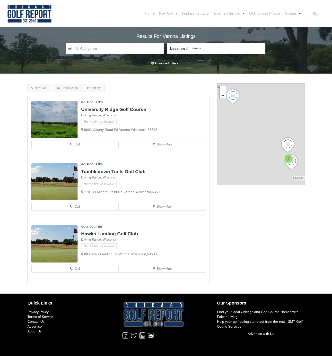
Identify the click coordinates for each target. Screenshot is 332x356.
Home (150, 13)
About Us (34, 331)
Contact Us (35, 321)
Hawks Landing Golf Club (109, 233)
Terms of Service (40, 317)
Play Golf (166, 13)
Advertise (34, 326)
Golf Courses (92, 102)
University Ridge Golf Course (113, 109)
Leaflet (298, 178)
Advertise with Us (261, 334)
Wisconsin (110, 115)
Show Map (164, 144)
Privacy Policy (38, 312)
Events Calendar (227, 13)
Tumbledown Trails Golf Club (113, 171)
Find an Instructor (196, 13)
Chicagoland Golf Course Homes (266, 312)
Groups (291, 13)
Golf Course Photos (264, 13)
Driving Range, (92, 115)
